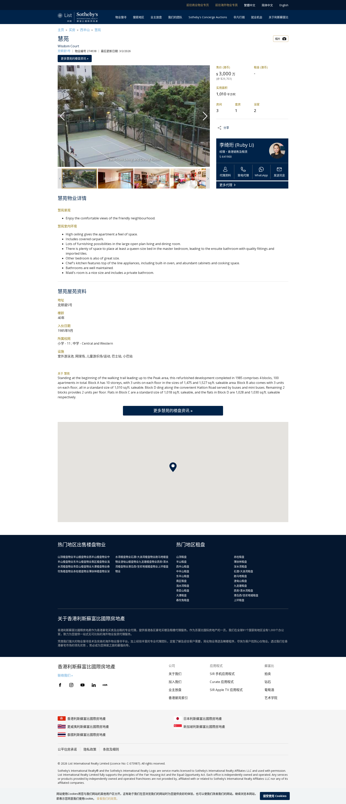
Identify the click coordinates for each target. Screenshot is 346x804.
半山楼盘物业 (81, 557)
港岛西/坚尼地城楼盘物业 (143, 566)
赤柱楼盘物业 (81, 571)
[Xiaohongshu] (105, 685)
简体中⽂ (267, 5)
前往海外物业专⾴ (226, 5)
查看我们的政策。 (108, 798)
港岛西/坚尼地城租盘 (246, 595)
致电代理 (243, 175)
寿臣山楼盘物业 (82, 566)
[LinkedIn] (94, 685)
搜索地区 (138, 17)
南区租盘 (181, 581)
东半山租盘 (182, 576)
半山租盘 (181, 561)
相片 (277, 38)
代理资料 (225, 175)
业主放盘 (156, 17)
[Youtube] (82, 685)
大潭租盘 (181, 595)
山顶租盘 (181, 557)
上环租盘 (239, 600)
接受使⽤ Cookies (275, 796)
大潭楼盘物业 (99, 566)
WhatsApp (261, 175)
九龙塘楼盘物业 (148, 561)
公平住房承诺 (67, 749)
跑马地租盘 (240, 576)
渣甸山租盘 (240, 581)
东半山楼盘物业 (82, 561)
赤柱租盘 (239, 557)
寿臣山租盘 (182, 590)
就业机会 (256, 17)
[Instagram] (71, 685)
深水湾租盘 (240, 566)
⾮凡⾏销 (239, 17)
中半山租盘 (182, 571)
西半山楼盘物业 (98, 557)
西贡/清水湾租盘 (243, 590)
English (283, 5)
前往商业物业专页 (197, 5)
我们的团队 (175, 17)
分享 (226, 127)
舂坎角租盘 (182, 600)
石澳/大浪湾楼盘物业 (143, 557)
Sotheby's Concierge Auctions (208, 17)
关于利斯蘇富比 (278, 17)
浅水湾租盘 (182, 585)
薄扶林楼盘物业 (98, 571)
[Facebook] (60, 685)
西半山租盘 (182, 566)
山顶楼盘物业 (65, 557)
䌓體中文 (249, 5)
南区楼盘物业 (99, 561)
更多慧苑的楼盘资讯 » (75, 58)
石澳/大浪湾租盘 (243, 571)
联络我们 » (65, 675)
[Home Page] (78, 17)
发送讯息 (279, 175)
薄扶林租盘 (240, 561)
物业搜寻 (121, 17)
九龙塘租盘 (240, 585)
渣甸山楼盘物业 (130, 561)
